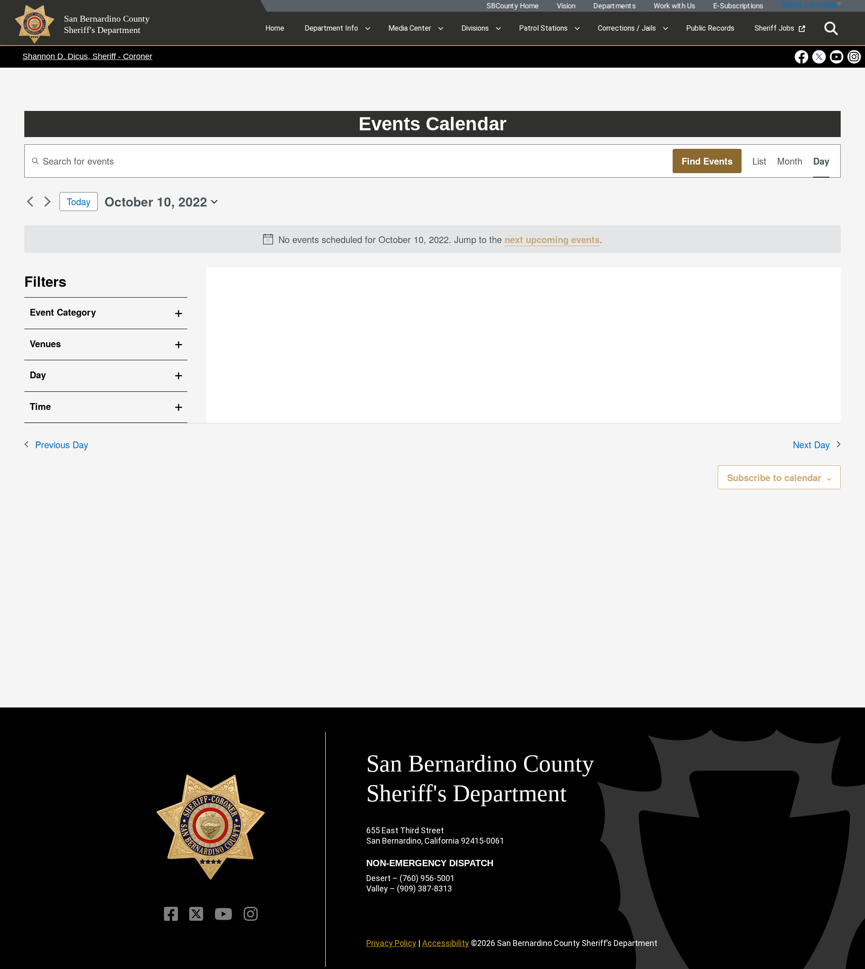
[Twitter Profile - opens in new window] (819, 57)
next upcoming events (552, 239)
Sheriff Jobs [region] (774, 28)
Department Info (331, 28)
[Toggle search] (831, 28)
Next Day (811, 444)
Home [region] (274, 28)
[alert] (432, 239)
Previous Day (61, 444)
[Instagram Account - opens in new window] (853, 57)
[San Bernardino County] (211, 827)
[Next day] (47, 201)
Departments (614, 6)
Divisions (475, 28)
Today (79, 201)
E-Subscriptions (738, 6)
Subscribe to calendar (774, 477)
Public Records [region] (710, 28)
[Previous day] (29, 201)
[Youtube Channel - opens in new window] (837, 57)
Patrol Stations (543, 28)
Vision (565, 6)
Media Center (409, 28)
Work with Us (674, 6)
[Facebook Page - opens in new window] (802, 57)
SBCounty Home (512, 6)
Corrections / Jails (627, 28)
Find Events (707, 160)
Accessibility (445, 943)
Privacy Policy (391, 943)
